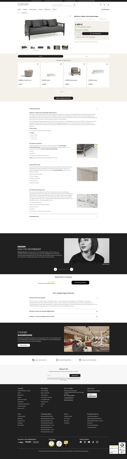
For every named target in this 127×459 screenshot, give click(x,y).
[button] (100, 5)
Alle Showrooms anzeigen (93, 390)
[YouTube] (89, 442)
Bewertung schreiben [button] (80, 282)
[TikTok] (93, 442)
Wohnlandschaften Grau (47, 421)
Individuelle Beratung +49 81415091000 (87, 0)
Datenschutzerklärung (92, 416)
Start (18, 12)
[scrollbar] (44, 50)
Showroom (47, 9)
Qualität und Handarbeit (23, 404)
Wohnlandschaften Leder (47, 432)
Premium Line (21, 408)
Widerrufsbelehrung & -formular (95, 421)
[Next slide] (69, 29)
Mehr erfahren (24, 345)
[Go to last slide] (57, 91)
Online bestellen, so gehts (24, 390)
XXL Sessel (67, 418)
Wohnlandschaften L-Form (47, 429)
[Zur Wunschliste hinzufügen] (70, 16)
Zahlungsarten (44, 395)
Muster (41, 9)
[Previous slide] (21, 29)
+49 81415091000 (68, 398)
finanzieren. (92, 37)
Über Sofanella (44, 390)
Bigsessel (66, 421)
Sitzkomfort (21, 395)
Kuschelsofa (21, 425)
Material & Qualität (22, 399)
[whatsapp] (97, 442)
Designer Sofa (21, 421)
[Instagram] (85, 442)
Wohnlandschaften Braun (47, 423)
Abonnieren (75, 375)
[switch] (122, 452)
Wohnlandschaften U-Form (47, 425)
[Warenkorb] (108, 5)
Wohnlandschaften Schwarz (47, 418)
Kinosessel (66, 423)
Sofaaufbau (20, 402)
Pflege (19, 397)
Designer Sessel (68, 416)
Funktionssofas (21, 416)
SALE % (55, 9)
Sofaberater (106, 9)
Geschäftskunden (45, 399)
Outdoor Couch (61, 123)
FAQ (42, 406)
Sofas (19, 9)
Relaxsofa (20, 418)
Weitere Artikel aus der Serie (63, 98)
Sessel (25, 9)
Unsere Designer (22, 406)
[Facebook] (81, 442)
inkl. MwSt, (83, 27)
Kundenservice (44, 402)
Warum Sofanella (45, 393)
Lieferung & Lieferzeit (46, 397)
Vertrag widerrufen (92, 427)
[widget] (113, 449)
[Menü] (125, 443)
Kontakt (43, 404)
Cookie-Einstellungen (92, 425)
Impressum (90, 423)
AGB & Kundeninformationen (94, 418)
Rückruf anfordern (68, 400)
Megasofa (20, 423)
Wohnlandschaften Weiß (47, 416)
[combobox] (62, 4)
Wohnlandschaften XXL (46, 427)
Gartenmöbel (32, 9)
